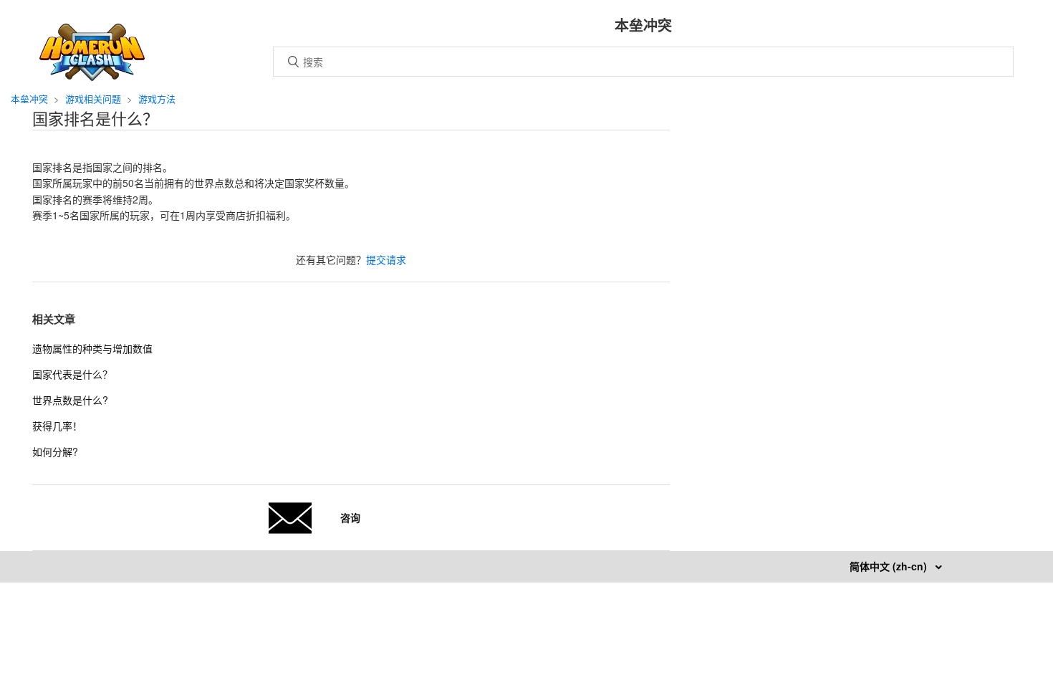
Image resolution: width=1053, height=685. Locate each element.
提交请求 (386, 259)
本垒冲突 (29, 98)
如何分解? (55, 451)
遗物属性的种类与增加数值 (92, 348)
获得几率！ (57, 425)
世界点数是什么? (70, 400)
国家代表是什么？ (72, 374)
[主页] (92, 77)
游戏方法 (157, 98)
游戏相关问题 (93, 98)
